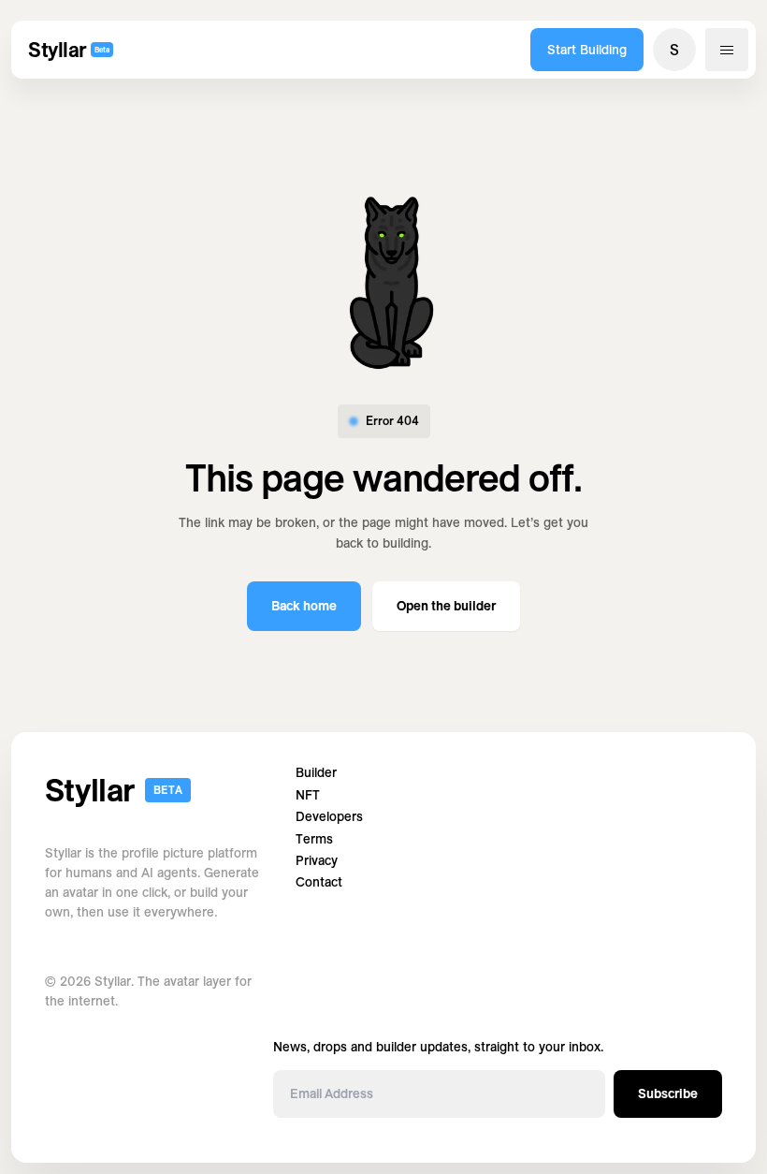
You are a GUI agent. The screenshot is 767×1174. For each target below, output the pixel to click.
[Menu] (726, 49)
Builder (316, 773)
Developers (329, 817)
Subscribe (668, 1093)
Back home (304, 605)
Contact (319, 882)
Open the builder (446, 605)
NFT (308, 795)
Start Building (587, 49)
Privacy (317, 861)
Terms (314, 839)
